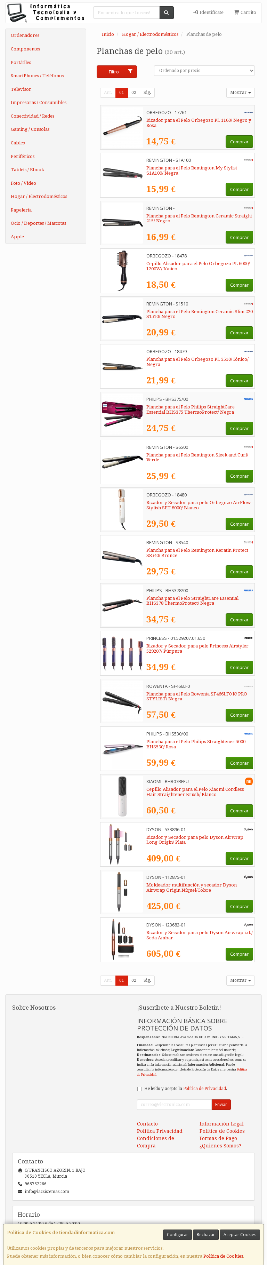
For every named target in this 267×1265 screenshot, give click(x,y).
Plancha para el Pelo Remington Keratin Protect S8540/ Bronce (197, 553)
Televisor (21, 89)
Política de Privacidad (204, 1088)
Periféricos (22, 156)
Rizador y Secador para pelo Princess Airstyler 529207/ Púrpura (197, 648)
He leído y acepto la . (185, 1088)
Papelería (21, 210)
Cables (18, 142)
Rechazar (206, 1235)
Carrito (248, 12)
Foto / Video (23, 183)
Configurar (177, 1235)
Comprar (239, 141)
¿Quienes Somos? (220, 1145)
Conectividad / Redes (32, 116)
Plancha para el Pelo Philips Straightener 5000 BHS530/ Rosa (195, 744)
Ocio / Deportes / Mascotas (38, 223)
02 (133, 92)
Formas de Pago (218, 1138)
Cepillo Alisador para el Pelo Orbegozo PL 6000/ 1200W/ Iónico (198, 266)
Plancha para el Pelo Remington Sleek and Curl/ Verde (197, 457)
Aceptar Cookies (240, 1235)
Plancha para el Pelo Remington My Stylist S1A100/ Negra (191, 170)
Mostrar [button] (239, 92)
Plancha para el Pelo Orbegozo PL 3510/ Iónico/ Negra (197, 362)
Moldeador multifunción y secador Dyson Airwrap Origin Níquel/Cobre (191, 887)
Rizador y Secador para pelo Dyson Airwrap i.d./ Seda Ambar (199, 935)
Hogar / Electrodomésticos (39, 196)
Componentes (25, 48)
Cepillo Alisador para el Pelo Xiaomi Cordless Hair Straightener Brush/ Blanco (195, 792)
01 (121, 92)
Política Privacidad (160, 1131)
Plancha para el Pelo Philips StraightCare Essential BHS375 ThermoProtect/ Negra (190, 409)
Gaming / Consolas (30, 129)
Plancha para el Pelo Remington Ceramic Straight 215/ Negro (199, 218)
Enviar (221, 1104)
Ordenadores (25, 35)
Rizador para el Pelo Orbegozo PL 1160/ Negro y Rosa (198, 123)
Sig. (147, 92)
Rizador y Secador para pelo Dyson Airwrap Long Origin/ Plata (194, 840)
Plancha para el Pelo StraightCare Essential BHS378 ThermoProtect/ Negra (192, 601)
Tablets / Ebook (27, 169)
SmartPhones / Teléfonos (37, 75)
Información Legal (222, 1124)
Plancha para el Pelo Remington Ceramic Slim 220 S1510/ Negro (199, 314)
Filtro (114, 72)
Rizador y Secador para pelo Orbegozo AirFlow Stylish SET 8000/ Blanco (198, 505)
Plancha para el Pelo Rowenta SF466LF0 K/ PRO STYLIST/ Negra (196, 696)
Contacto (147, 1124)
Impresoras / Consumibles (38, 102)
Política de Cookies (223, 1256)
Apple (17, 236)
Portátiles (21, 62)
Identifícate (211, 12)
